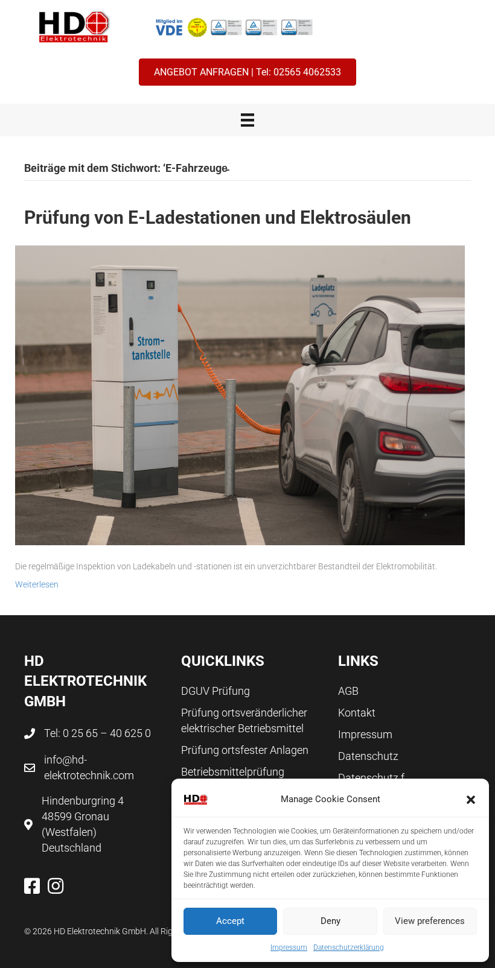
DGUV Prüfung (215, 691)
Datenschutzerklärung (348, 947)
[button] (471, 800)
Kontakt (356, 712)
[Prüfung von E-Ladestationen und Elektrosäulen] (240, 394)
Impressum (288, 947)
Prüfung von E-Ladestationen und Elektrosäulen (217, 217)
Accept (230, 921)
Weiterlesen (37, 584)
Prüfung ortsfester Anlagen (244, 750)
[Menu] (247, 120)
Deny (330, 921)
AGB (348, 691)
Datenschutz (368, 756)
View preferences (430, 921)
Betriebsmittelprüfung (232, 771)
